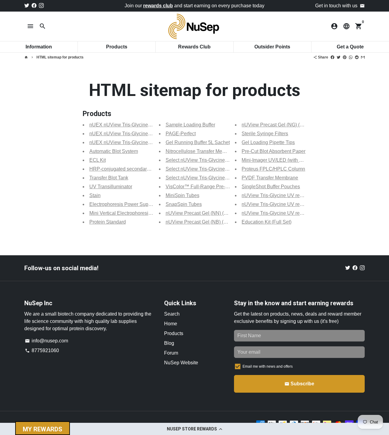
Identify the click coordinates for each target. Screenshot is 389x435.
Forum (171, 352)
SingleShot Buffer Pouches (271, 186)
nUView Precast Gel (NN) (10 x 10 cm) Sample (216, 213)
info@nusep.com (46, 340)
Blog (169, 343)
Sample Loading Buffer (190, 124)
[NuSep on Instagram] (41, 5)
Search (172, 314)
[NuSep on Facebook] (34, 5)
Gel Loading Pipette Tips (268, 142)
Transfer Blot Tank (108, 177)
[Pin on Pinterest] (344, 57)
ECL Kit (97, 160)
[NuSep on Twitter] (26, 5)
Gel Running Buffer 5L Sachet (198, 142)
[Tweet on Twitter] (338, 57)
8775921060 (42, 350)
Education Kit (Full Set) (266, 222)
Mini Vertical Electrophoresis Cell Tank (130, 213)
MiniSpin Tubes (182, 195)
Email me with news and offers (268, 366)
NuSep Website (181, 362)
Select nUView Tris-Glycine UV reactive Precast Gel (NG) (227, 169)
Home (170, 323)
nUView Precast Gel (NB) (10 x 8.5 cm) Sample (216, 222)
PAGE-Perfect (181, 133)
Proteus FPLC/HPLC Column (273, 169)
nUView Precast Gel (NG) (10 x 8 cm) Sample (291, 124)
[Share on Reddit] (357, 57)
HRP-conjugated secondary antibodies (131, 169)
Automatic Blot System (113, 151)
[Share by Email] (363, 57)
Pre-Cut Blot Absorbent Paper (273, 151)
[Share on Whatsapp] (351, 57)
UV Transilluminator (110, 186)
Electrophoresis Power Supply (122, 204)
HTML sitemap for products (60, 57)
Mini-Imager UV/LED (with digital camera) (286, 160)
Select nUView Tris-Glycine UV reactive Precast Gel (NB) (227, 177)
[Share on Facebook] (332, 57)
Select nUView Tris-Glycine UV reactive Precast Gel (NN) (227, 160)
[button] (194, 429)
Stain (95, 195)
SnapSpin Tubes (184, 204)
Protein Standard (107, 222)
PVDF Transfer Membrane (270, 177)
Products (173, 333)
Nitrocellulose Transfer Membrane (202, 151)
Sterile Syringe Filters (265, 133)
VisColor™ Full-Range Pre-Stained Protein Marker (220, 186)
